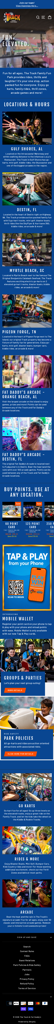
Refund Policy (27, 983)
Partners (27, 969)
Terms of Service (27, 988)
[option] (27, 4)
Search (27, 946)
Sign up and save (27, 937)
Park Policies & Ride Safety (27, 965)
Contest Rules (27, 951)
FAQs (26, 956)
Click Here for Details (21, 754)
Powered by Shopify (27, 1022)
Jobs (27, 974)
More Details (15, 690)
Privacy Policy (27, 979)
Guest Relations (27, 960)
